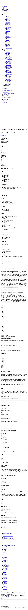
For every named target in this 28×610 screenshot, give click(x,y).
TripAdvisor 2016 (5, 596)
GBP (8, 54)
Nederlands (8, 37)
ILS (8, 70)
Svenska (8, 34)
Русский (8, 31)
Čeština (8, 44)
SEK (8, 76)
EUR (8, 52)
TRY (8, 81)
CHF (8, 63)
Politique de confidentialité (9, 540)
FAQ (4, 552)
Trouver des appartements (9, 545)
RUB (8, 79)
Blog (4, 550)
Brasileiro (8, 28)
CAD (8, 62)
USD (9, 53)
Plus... (2, 150)
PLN (8, 75)
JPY (8, 56)
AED (8, 58)
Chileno (8, 24)
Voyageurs (5, 548)
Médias (5, 537)
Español (8, 22)
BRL (8, 61)
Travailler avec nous (8, 536)
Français (8, 29)
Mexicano (8, 23)
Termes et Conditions (8, 538)
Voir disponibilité (4, 141)
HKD (9, 57)
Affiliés (5, 549)
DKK (9, 67)
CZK (8, 66)
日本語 (8, 41)
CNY (8, 78)
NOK (9, 74)
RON (8, 83)
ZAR (8, 84)
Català (7, 40)
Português (8, 27)
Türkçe (8, 46)
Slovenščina (9, 48)
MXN (9, 72)
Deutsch (8, 19)
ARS (9, 80)
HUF (8, 68)
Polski (7, 38)
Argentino (8, 25)
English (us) (9, 18)
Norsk (7, 33)
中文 (7, 42)
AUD (9, 59)
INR (8, 71)
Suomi (7, 36)
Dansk (7, 32)
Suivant (5, 102)
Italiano (8, 20)
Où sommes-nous (7, 534)
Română (8, 45)
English (8, 16)
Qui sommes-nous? (7, 533)
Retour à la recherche (8, 100)
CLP (8, 65)
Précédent (5, 99)
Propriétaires (6, 88)
